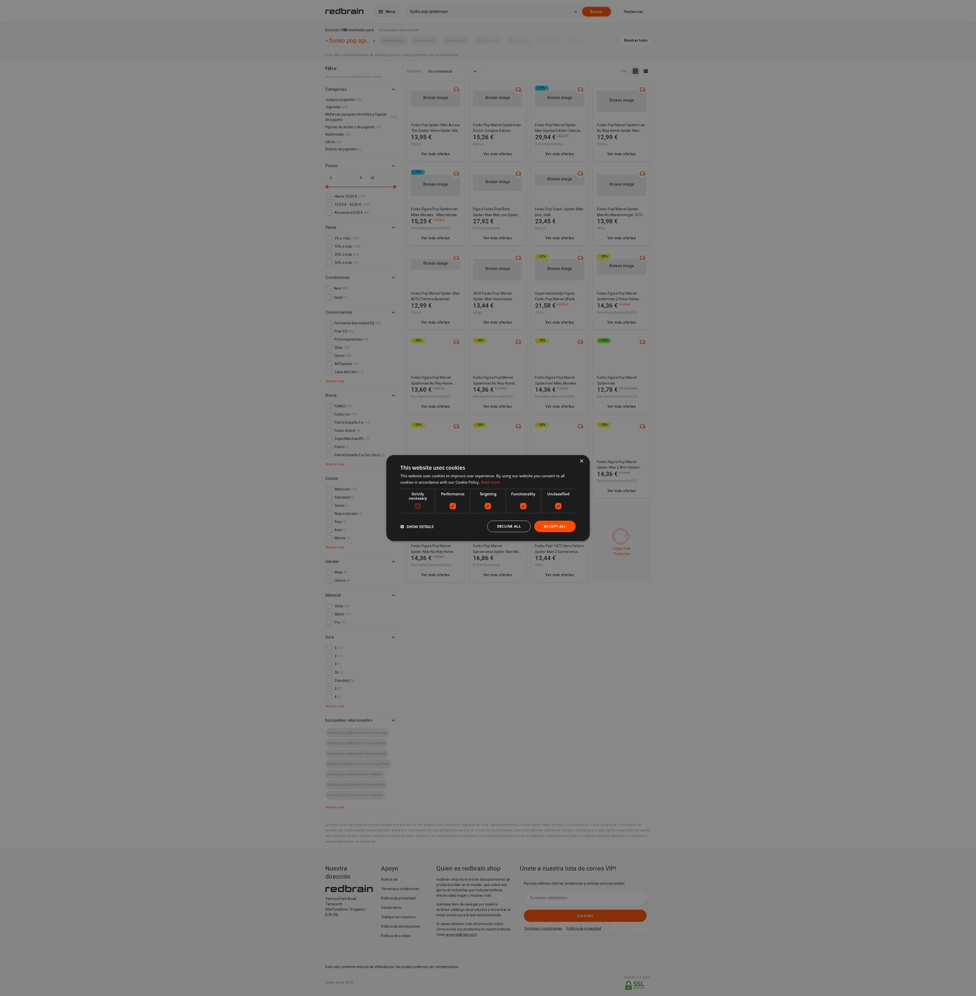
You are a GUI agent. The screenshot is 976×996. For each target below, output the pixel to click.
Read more (490, 481)
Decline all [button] (509, 526)
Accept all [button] (555, 526)
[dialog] (488, 498)
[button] (417, 526)
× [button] (581, 461)
